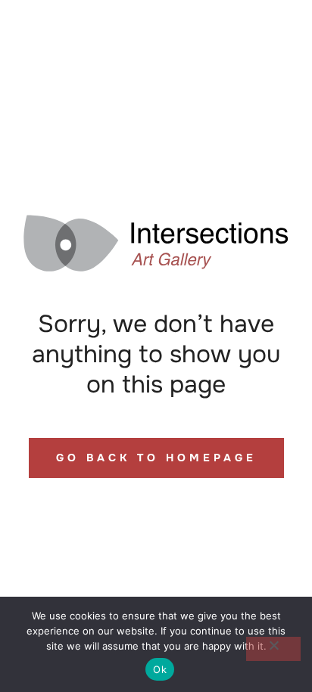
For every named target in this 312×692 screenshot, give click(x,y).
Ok (160, 669)
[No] (273, 649)
